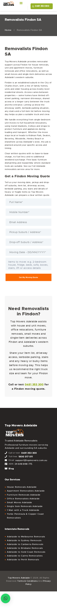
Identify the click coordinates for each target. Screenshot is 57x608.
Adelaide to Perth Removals (23, 559)
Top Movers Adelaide (19, 577)
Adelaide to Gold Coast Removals (26, 552)
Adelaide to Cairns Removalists (25, 555)
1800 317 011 (26, 456)
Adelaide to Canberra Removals (25, 544)
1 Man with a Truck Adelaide (23, 510)
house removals (40, 64)
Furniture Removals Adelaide (23, 494)
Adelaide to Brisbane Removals (25, 548)
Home (8, 30)
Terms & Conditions (27, 581)
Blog (11, 468)
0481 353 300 (42, 5)
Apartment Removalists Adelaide (26, 490)
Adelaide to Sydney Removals (24, 540)
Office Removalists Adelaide (23, 498)
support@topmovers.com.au (31, 460)
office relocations (28, 71)
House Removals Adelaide (22, 487)
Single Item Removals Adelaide (24, 506)
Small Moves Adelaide (19, 502)
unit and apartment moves (18, 67)
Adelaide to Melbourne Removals (26, 536)
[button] (5, 598)
